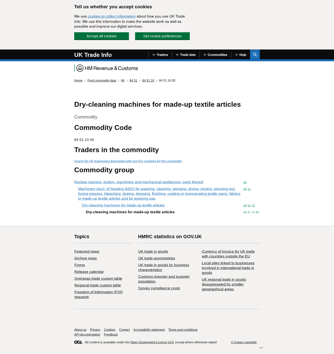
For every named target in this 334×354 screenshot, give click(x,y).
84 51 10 (148, 80)
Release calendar (89, 272)
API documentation (87, 334)
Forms (79, 265)
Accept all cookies (102, 36)
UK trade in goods (153, 251)
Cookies (109, 329)
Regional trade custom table (97, 285)
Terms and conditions (183, 329)
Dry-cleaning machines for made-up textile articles (123, 205)
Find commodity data (102, 80)
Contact (124, 329)
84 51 (133, 80)
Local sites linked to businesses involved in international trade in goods (228, 268)
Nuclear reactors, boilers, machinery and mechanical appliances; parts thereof (138, 182)
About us (80, 329)
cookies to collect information (112, 16)
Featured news (86, 251)
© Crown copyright (243, 342)
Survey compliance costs (159, 288)
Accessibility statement (149, 329)
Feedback (111, 334)
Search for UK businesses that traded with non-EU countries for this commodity (128, 161)
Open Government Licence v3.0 (152, 342)
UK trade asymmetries (156, 258)
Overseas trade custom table (98, 278)
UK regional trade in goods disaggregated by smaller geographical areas (224, 284)
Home (78, 80)
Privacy (95, 329)
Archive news (85, 258)
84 (122, 80)
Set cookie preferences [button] (162, 36)
